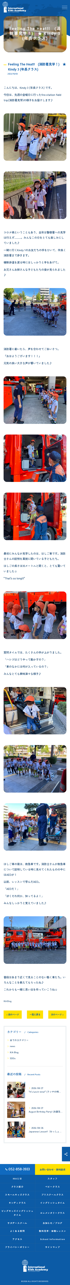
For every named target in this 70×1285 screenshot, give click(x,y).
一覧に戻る (35, 1014)
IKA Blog (7, 1001)
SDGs (12, 1058)
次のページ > (57, 1014)
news (12, 1046)
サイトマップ (52, 1247)
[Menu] (64, 7)
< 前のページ (12, 1014)
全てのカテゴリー (19, 1040)
